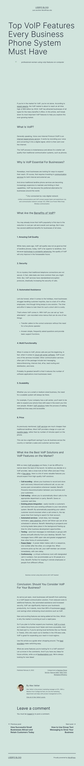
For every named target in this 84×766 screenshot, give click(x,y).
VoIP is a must (59, 624)
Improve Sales (54, 672)
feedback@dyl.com (44, 654)
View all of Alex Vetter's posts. (35, 697)
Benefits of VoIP (44, 213)
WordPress (71, 757)
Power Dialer (26, 543)
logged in (30, 714)
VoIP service (42, 426)
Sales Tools (63, 672)
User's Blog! (42, 7)
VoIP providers (33, 465)
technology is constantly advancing (37, 252)
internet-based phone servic (28, 139)
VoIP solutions (39, 406)
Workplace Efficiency (60, 674)
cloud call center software (45, 355)
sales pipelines (35, 521)
